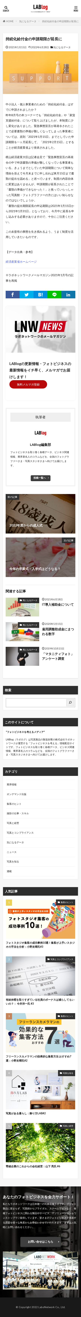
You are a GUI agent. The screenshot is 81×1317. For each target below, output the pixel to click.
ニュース (12, 852)
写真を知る (13, 861)
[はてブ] (40, 294)
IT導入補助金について (58, 604)
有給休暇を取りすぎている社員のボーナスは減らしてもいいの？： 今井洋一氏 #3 (40, 1001)
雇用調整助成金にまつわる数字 (58, 631)
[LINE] (54, 294)
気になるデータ (27, 21)
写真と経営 (13, 822)
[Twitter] (27, 294)
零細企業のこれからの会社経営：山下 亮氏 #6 (33, 1166)
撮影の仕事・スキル (18, 813)
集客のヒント (14, 803)
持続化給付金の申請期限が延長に (60, 21)
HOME (10, 21)
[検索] (70, 702)
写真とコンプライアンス (20, 832)
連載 (9, 871)
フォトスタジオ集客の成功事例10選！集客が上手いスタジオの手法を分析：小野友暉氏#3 (40, 944)
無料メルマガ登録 (28, 384)
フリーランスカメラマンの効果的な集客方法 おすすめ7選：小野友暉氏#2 (38, 1058)
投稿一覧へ (40, 477)
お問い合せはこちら (40, 1241)
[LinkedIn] (68, 294)
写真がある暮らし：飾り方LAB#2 (26, 1113)
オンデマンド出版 (16, 794)
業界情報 (12, 784)
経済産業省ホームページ (21, 261)
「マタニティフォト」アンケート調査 (58, 656)
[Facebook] (13, 294)
